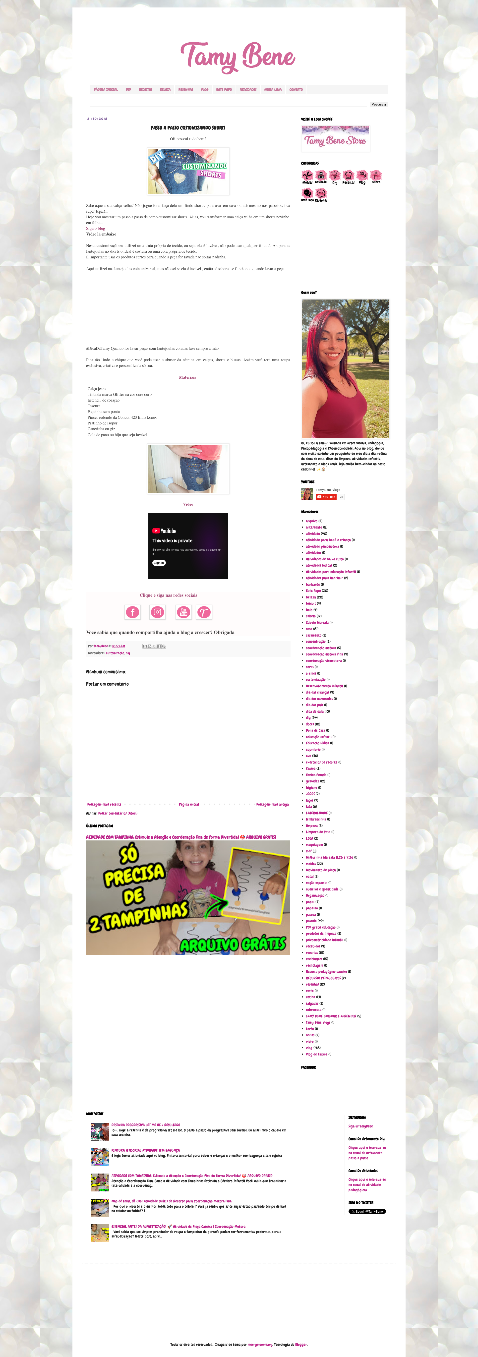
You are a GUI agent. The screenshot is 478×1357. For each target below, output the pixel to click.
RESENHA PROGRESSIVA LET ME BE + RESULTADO (146, 1124)
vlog (309, 1047)
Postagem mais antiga (272, 804)
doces (310, 724)
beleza (311, 597)
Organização (315, 895)
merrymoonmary (260, 1344)
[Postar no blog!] (149, 646)
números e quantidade (322, 889)
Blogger (301, 1344)
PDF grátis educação (321, 927)
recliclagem (314, 965)
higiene (311, 787)
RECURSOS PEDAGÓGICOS (323, 978)
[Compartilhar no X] (154, 646)
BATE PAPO (224, 89)
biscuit (311, 603)
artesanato (314, 527)
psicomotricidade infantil (324, 940)
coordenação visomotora (324, 660)
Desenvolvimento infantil (324, 686)
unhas (310, 1035)
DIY (128, 89)
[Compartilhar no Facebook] (159, 646)
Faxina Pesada (316, 774)
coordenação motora (321, 648)
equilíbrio (313, 749)
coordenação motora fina (324, 654)
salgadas (312, 1003)
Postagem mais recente (104, 804)
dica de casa (315, 711)
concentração (316, 641)
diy (128, 653)
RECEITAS (145, 89)
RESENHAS (186, 89)
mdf (309, 851)
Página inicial (189, 804)
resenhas (312, 984)
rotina (310, 997)
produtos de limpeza (321, 933)
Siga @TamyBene (361, 1126)
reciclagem (314, 958)
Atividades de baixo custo (325, 559)
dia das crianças (317, 692)
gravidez (312, 781)
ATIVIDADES (248, 89)
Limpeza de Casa (318, 831)
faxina (310, 768)
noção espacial (316, 882)
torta (310, 1028)
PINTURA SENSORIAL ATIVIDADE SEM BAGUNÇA (146, 1150)
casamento (313, 635)
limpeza (312, 825)
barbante (313, 584)
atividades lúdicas (319, 565)
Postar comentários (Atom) (117, 813)
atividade (313, 533)
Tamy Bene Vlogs (318, 1022)
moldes (311, 863)
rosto (310, 990)
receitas (312, 952)
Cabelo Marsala (317, 622)
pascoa (311, 914)
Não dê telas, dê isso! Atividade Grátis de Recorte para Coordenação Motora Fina (172, 1201)
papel (310, 901)
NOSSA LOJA (273, 89)
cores (310, 666)
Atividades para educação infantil (331, 571)
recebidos (313, 946)
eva (308, 755)
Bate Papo (313, 590)
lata (309, 806)
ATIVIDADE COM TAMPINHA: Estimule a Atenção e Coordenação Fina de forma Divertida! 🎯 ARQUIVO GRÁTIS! (181, 837)
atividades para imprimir (324, 578)
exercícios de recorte (321, 762)
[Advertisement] (188, 308)
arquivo (311, 521)
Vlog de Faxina (316, 1054)
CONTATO (296, 89)
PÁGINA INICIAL (106, 89)
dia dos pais (314, 705)
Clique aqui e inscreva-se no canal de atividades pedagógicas (367, 1184)
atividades (313, 552)
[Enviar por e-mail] (144, 646)
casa (309, 628)
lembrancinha (316, 819)
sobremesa (313, 1009)
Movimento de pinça (321, 870)
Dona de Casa (315, 730)
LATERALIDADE (317, 813)
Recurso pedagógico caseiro (326, 971)
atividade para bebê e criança (328, 539)
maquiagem (314, 844)
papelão (312, 908)
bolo (309, 609)
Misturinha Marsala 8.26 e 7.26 (329, 857)
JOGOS (310, 793)
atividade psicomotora (322, 546)
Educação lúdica (317, 743)
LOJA (309, 838)
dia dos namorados (319, 698)
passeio (311, 920)
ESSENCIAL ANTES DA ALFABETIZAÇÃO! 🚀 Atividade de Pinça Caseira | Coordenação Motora (178, 1226)
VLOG (204, 89)
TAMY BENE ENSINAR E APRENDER (331, 1016)
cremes (311, 673)
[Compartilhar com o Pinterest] (163, 646)
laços (309, 800)
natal (310, 876)
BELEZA (165, 89)
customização (115, 653)
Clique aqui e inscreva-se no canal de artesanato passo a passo (367, 1153)
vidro (310, 1041)
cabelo (311, 616)
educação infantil (319, 736)
